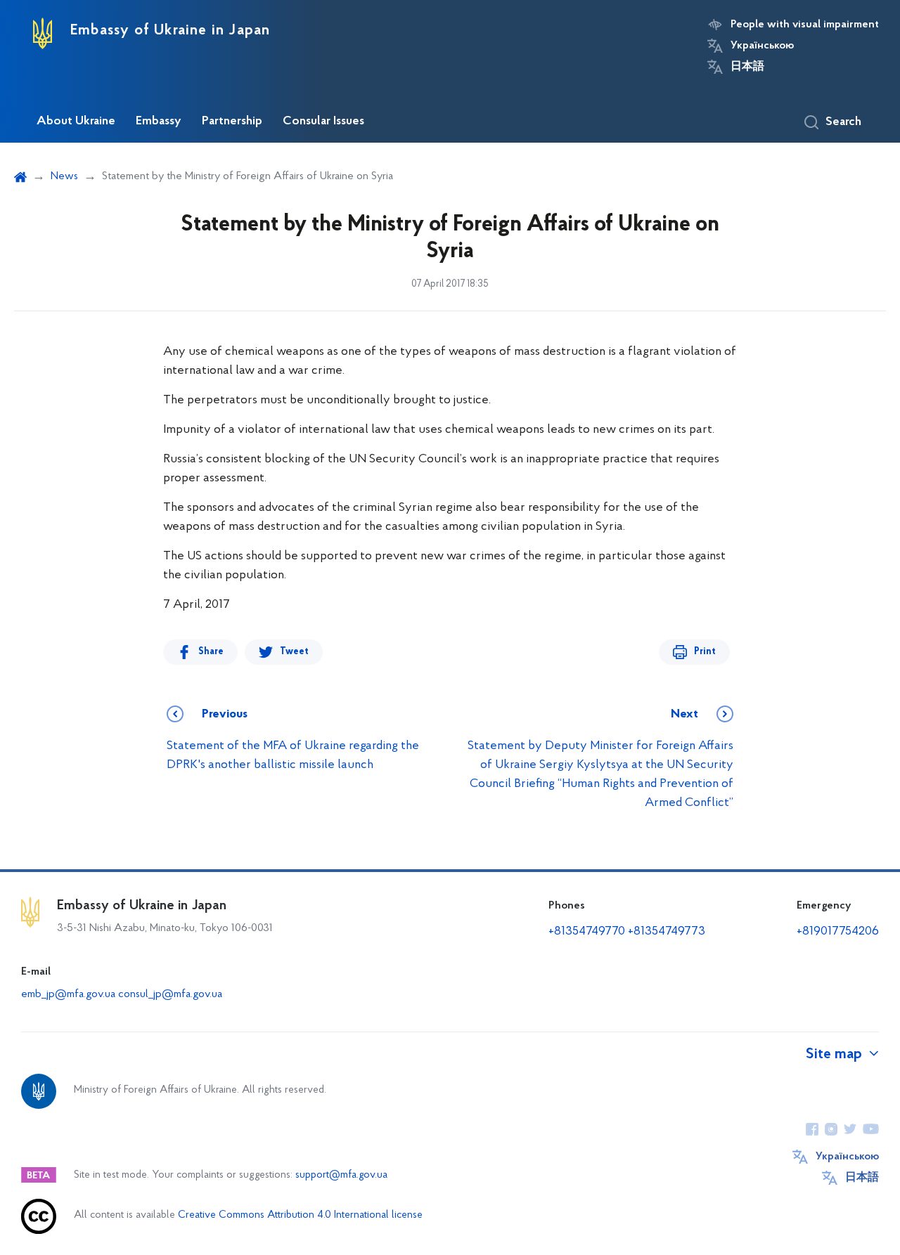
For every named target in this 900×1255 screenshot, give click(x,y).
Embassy (158, 121)
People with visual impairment (805, 24)
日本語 (747, 66)
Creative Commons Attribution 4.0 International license (300, 1215)
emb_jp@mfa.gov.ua (68, 994)
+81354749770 (586, 931)
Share (211, 651)
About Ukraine (76, 121)
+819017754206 (838, 931)
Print (705, 651)
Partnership (232, 121)
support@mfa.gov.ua (341, 1175)
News (64, 176)
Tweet (294, 651)
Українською (762, 45)
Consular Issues (323, 121)
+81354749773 (666, 931)
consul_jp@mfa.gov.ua (170, 994)
